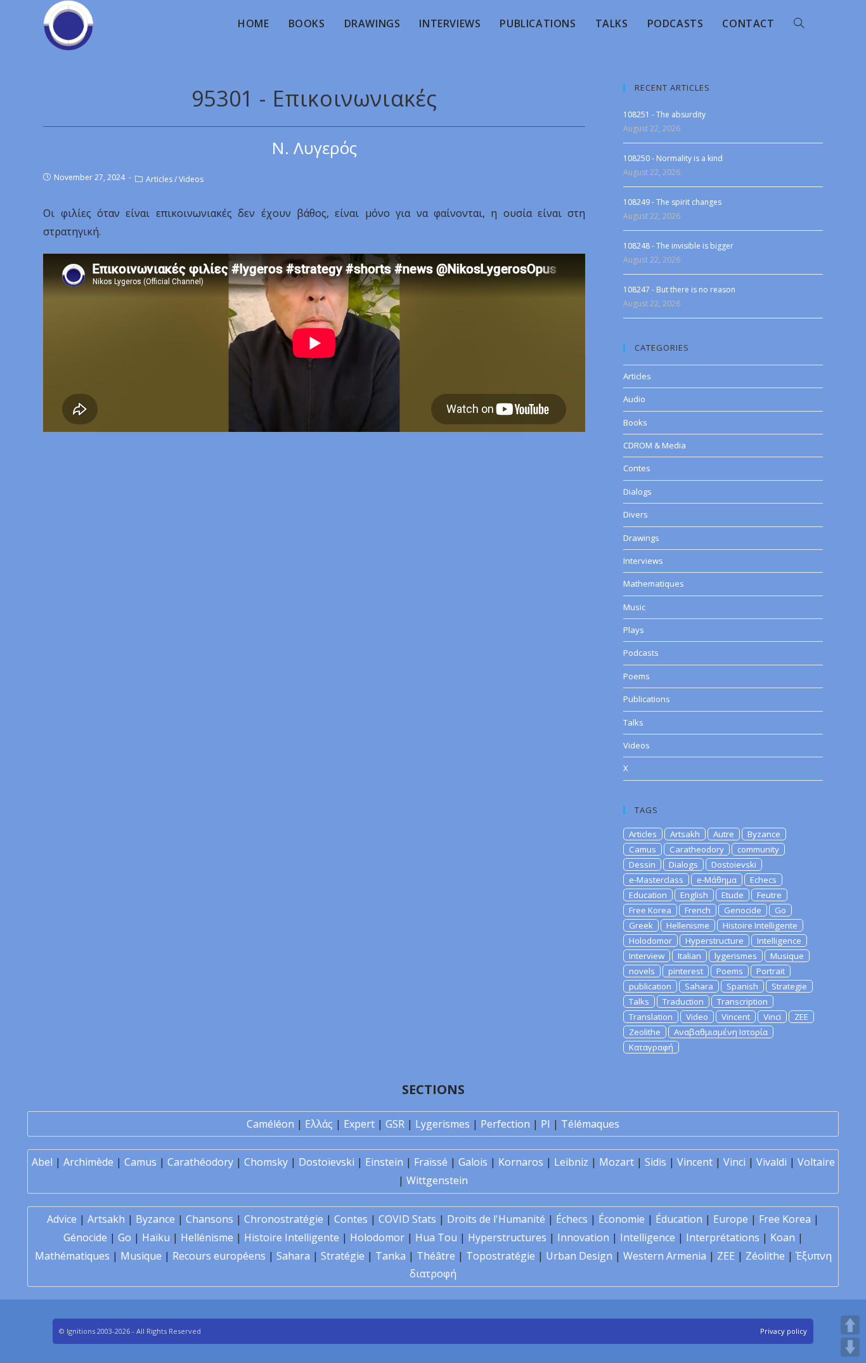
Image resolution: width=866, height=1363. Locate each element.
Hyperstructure (714, 940)
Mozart (616, 1162)
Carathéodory (200, 1162)
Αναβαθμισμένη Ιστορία (721, 1032)
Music (634, 607)
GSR (394, 1124)
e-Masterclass (656, 879)
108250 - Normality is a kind (673, 158)
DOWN (850, 1347)
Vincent (735, 1016)
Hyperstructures (507, 1237)
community (758, 849)
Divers (635, 514)
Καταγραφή (651, 1047)
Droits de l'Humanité (496, 1219)
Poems (636, 676)
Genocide (742, 910)
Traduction (683, 1001)
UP (850, 1324)
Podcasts (641, 652)
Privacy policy (783, 1331)
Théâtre (436, 1256)
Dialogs (637, 491)
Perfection (505, 1124)
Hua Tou (436, 1237)
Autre (723, 834)
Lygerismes (442, 1124)
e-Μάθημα (717, 879)
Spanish (742, 986)
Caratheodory (696, 849)
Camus (642, 849)
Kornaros (520, 1162)
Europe (730, 1219)
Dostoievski (733, 864)
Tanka (390, 1256)
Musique (787, 956)
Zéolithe (765, 1256)
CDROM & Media (654, 445)
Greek (641, 925)
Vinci (772, 1016)
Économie (621, 1219)
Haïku (156, 1237)
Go (780, 910)
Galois (473, 1162)
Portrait (770, 971)
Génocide (85, 1237)
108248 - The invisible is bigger (678, 245)
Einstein (384, 1162)
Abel (42, 1162)
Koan (782, 1237)
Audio (634, 399)
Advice (62, 1219)
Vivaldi (771, 1162)
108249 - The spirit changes (672, 202)
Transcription (742, 1001)
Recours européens (219, 1256)
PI (545, 1124)
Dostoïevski (326, 1162)
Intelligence (779, 940)
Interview (646, 956)
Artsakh (685, 834)
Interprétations (722, 1237)
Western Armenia (664, 1256)
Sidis (655, 1162)
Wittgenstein (437, 1180)
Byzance (763, 834)
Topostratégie (500, 1256)
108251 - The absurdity (664, 114)
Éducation (679, 1219)
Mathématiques (72, 1256)
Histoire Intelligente (760, 925)
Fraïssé (431, 1162)
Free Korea (650, 910)
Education (648, 895)
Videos (191, 179)
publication (650, 986)
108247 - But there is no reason (679, 289)
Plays (633, 630)
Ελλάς (319, 1124)
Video (697, 1016)
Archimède (88, 1162)
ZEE (801, 1016)
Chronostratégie (283, 1219)
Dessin (642, 864)
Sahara (699, 986)
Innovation (583, 1237)
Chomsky (266, 1162)
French (698, 910)
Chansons (209, 1219)
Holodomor (650, 940)
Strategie (789, 986)
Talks (633, 722)
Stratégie (343, 1256)
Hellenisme (687, 925)
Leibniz (571, 1162)
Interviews (643, 560)
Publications (646, 699)
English (694, 895)
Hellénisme (207, 1237)
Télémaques (590, 1124)
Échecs (572, 1219)
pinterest (685, 971)
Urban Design (579, 1256)
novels (642, 971)
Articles (159, 179)
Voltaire (816, 1162)
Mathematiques (653, 583)
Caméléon (270, 1124)
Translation (651, 1016)
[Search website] (798, 23)
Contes (636, 468)
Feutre (769, 895)
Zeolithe (645, 1032)
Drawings (641, 538)
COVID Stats (407, 1219)
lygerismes (735, 956)
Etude (732, 895)
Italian (689, 956)
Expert (359, 1124)
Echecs (763, 879)
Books (635, 422)
